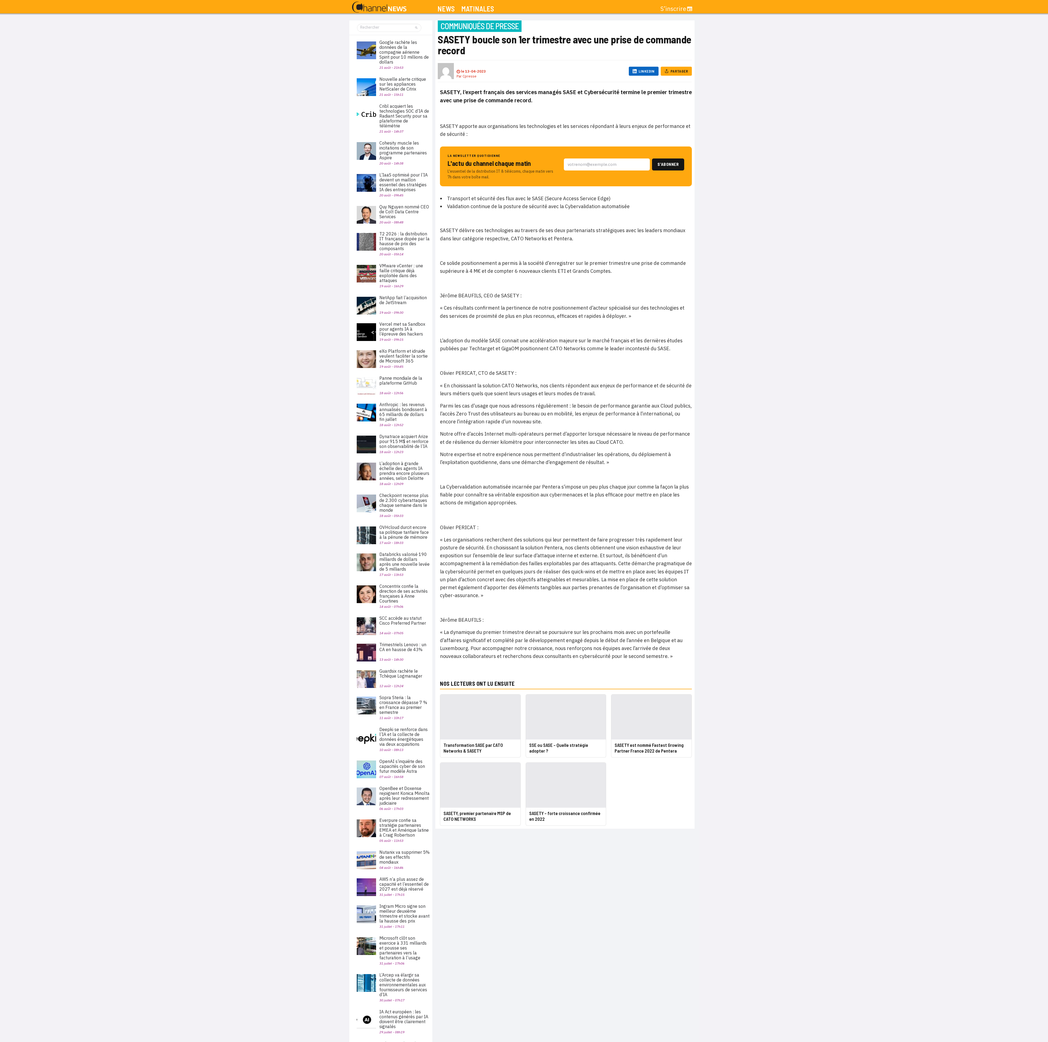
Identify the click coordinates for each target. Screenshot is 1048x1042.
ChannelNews (379, 7)
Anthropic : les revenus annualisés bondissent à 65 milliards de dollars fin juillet (403, 412)
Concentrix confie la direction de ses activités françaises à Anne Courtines (403, 593)
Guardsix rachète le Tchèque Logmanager (400, 673)
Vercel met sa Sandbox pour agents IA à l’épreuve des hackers (402, 329)
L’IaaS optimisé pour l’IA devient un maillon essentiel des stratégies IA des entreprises (403, 182)
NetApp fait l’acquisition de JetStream (403, 300)
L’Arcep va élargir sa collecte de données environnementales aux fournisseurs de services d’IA (403, 984)
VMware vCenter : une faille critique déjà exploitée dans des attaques (401, 273)
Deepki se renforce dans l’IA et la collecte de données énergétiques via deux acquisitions (403, 737)
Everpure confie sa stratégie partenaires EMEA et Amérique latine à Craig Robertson (404, 828)
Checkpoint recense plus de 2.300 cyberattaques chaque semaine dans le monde (403, 503)
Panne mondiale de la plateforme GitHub (400, 380)
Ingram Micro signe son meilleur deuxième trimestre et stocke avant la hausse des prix (404, 913)
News (446, 9)
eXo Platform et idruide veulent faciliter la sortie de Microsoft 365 (403, 356)
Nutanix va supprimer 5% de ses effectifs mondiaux (404, 857)
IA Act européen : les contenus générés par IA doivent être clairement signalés (403, 1019)
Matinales (477, 9)
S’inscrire (673, 9)
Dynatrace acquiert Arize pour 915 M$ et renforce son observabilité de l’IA (403, 441)
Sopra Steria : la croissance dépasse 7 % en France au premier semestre (403, 705)
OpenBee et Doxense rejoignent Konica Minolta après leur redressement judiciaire (404, 796)
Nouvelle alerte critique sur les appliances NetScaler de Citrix (402, 84)
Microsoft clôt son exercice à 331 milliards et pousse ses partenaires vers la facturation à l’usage (403, 947)
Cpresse (470, 76)
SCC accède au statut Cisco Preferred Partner (402, 620)
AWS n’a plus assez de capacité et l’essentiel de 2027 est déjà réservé (404, 884)
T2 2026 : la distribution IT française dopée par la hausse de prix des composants (404, 241)
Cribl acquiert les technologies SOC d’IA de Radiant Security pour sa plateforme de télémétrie (404, 115)
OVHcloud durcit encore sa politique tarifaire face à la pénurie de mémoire (404, 532)
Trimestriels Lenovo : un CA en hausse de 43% (402, 647)
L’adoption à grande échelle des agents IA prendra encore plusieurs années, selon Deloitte (404, 471)
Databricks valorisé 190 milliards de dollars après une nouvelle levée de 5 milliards (404, 562)
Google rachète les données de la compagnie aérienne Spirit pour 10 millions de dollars (404, 52)
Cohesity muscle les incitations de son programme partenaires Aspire (403, 150)
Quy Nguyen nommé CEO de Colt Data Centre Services (404, 211)
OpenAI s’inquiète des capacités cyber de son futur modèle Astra (402, 766)
